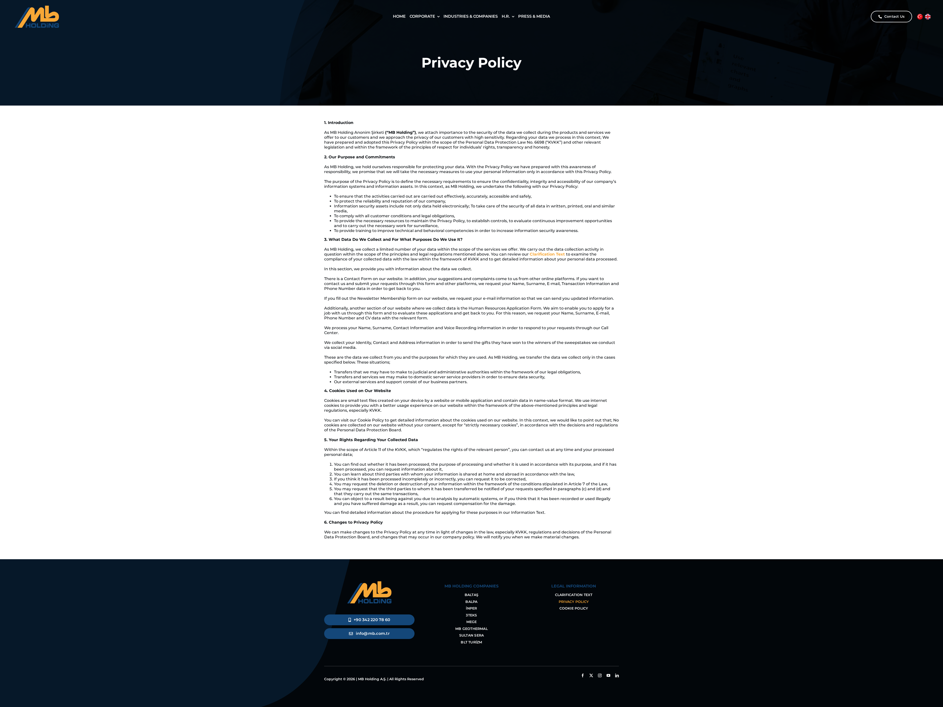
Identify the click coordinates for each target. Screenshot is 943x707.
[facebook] (582, 675)
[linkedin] (617, 675)
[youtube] (608, 675)
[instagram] (600, 675)
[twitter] (591, 675)
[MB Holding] (369, 583)
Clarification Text (547, 254)
